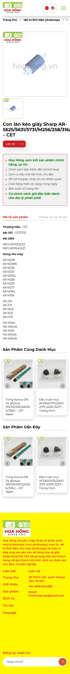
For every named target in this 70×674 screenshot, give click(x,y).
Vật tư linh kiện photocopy (42, 20)
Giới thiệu (10, 584)
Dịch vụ (9, 598)
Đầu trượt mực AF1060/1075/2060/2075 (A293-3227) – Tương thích (51, 405)
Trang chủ (10, 20)
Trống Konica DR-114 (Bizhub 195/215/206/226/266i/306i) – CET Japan (18, 407)
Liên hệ (10, 144)
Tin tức (8, 605)
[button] (7, 386)
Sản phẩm (11, 591)
